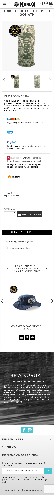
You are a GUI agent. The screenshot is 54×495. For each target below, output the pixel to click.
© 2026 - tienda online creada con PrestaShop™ (27, 490)
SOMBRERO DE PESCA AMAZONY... (27, 326)
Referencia (11, 241)
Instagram (30, 430)
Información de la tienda (20, 455)
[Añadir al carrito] (21, 337)
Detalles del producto (27, 232)
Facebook (24, 430)
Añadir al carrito (31, 214)
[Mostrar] (27, 337)
